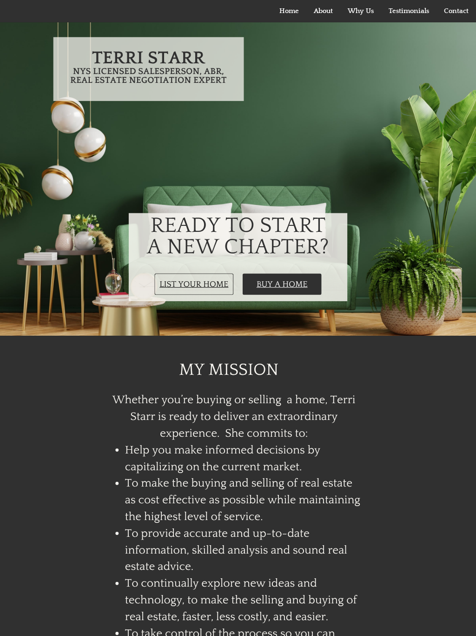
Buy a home (282, 284)
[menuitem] (289, 10)
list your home (193, 284)
